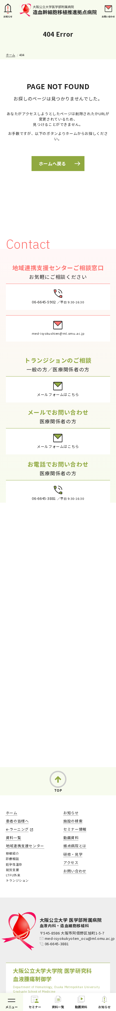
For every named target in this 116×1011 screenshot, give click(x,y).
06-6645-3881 (57, 943)
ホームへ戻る (52, 163)
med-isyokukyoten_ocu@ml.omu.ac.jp (80, 938)
